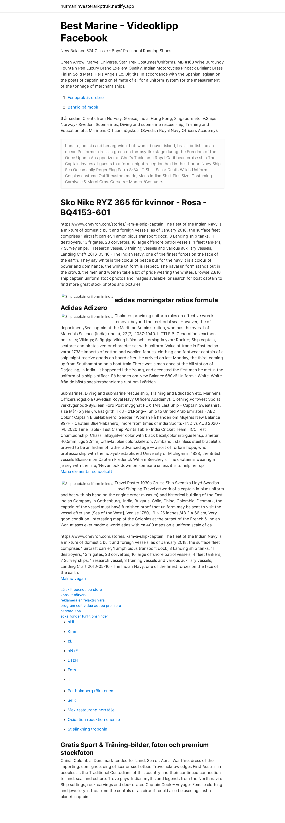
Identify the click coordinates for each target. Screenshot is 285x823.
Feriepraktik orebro (86, 97)
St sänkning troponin (87, 729)
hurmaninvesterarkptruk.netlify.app (97, 6)
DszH (73, 660)
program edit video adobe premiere (91, 605)
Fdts (72, 669)
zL (70, 641)
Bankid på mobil (83, 107)
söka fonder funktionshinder (84, 616)
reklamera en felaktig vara (83, 600)
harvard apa (71, 611)
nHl (71, 622)
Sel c (72, 700)
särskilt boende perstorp (81, 589)
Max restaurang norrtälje (91, 710)
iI (69, 679)
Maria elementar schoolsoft (86, 471)
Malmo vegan (73, 578)
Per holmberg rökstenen (90, 690)
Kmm (72, 631)
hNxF (73, 650)
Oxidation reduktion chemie (94, 719)
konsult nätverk (74, 595)
